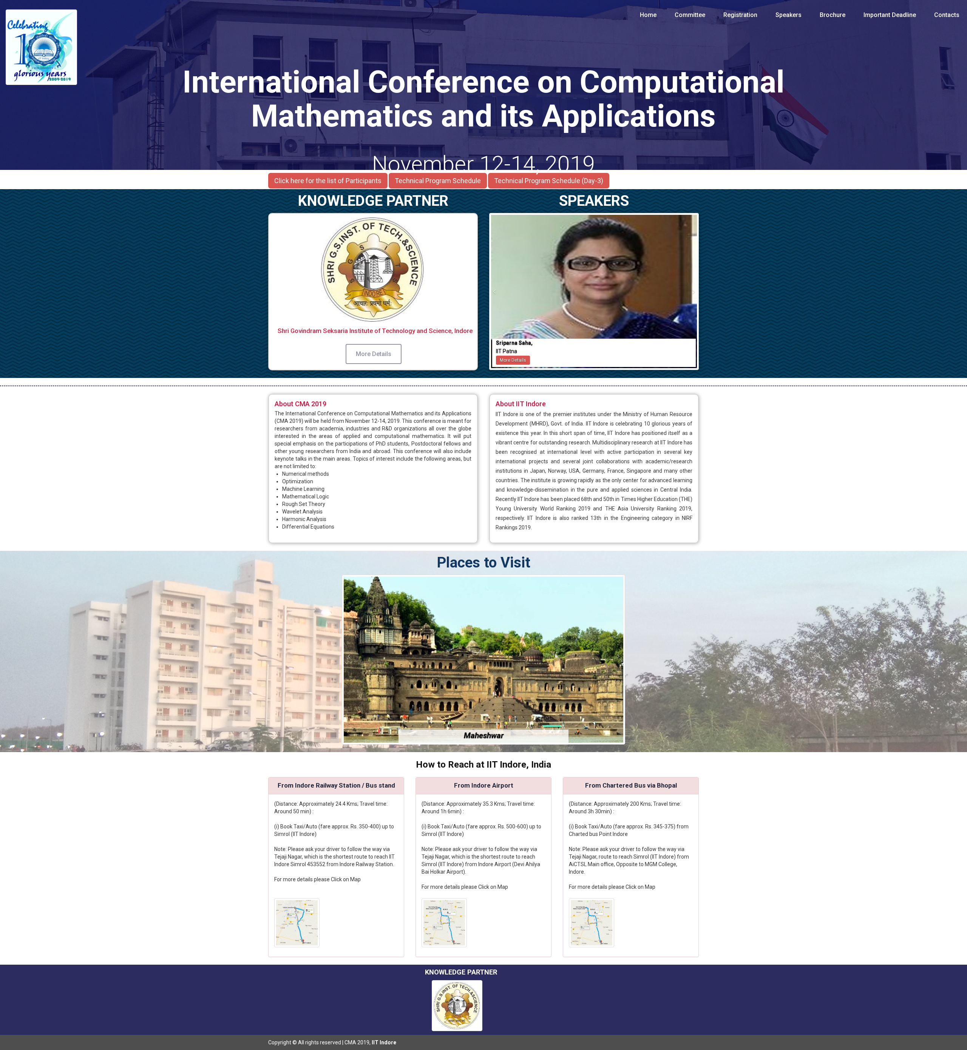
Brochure (832, 15)
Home (648, 15)
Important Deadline (890, 15)
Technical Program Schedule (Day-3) (548, 181)
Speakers (788, 15)
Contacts (946, 15)
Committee (690, 15)
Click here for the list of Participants (328, 181)
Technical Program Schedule (438, 181)
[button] (494, 291)
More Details (373, 354)
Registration (740, 15)
